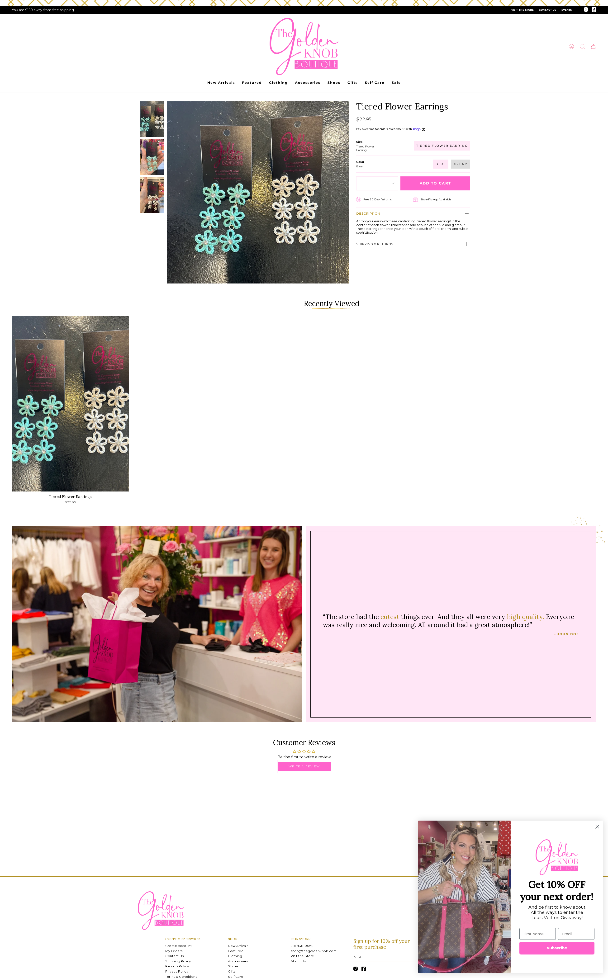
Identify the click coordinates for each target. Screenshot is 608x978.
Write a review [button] (304, 766)
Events (566, 9)
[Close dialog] (597, 826)
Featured (235, 951)
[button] (582, 47)
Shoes (233, 966)
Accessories (238, 961)
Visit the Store (522, 9)
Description (368, 213)
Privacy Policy (176, 971)
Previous (166, 192)
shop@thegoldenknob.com (314, 951)
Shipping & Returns (375, 244)
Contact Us (547, 9)
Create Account (178, 946)
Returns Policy (177, 966)
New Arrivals (238, 946)
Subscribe (557, 948)
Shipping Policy (178, 961)
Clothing (235, 956)
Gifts (231, 971)
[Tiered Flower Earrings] (70, 403)
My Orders (174, 951)
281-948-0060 (302, 946)
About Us (298, 961)
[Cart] (593, 47)
